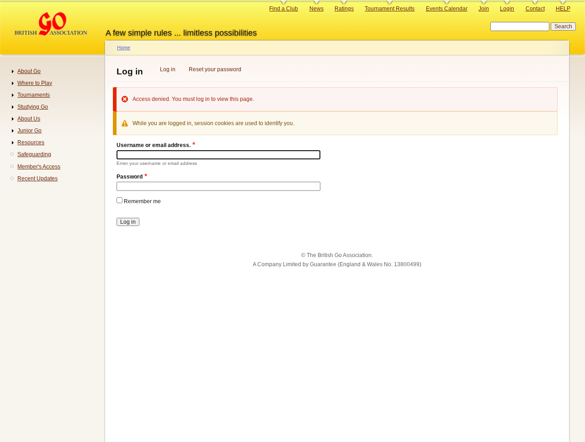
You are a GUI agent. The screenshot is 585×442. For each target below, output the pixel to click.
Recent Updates (37, 178)
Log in (168, 69)
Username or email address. (154, 145)
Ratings (344, 8)
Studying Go (32, 107)
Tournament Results (390, 8)
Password (130, 177)
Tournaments (33, 95)
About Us (28, 119)
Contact (535, 8)
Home (123, 47)
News (316, 8)
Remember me (142, 201)
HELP (563, 8)
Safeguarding (34, 154)
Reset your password (215, 69)
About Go (29, 71)
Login (507, 8)
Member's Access (38, 166)
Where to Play (34, 83)
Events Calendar (447, 8)
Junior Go (29, 130)
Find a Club (283, 8)
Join (484, 8)
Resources (30, 142)
